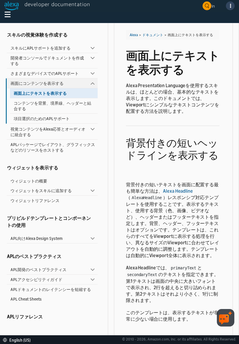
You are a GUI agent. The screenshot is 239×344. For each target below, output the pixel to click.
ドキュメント (152, 35)
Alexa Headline (178, 191)
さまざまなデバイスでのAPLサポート (44, 73)
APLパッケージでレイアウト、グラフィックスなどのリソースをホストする (52, 147)
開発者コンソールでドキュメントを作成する (47, 60)
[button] (18, 339)
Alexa (134, 35)
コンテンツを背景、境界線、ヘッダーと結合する (52, 106)
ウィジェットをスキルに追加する (41, 190)
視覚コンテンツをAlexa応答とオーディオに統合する (47, 132)
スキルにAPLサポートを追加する (40, 47)
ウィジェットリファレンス (34, 200)
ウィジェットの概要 (28, 180)
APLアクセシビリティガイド (36, 279)
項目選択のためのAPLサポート (42, 118)
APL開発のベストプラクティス (38, 269)
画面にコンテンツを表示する (37, 83)
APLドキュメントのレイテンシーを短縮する (50, 289)
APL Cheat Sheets (26, 298)
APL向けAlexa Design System (36, 238)
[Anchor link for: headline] (131, 167)
